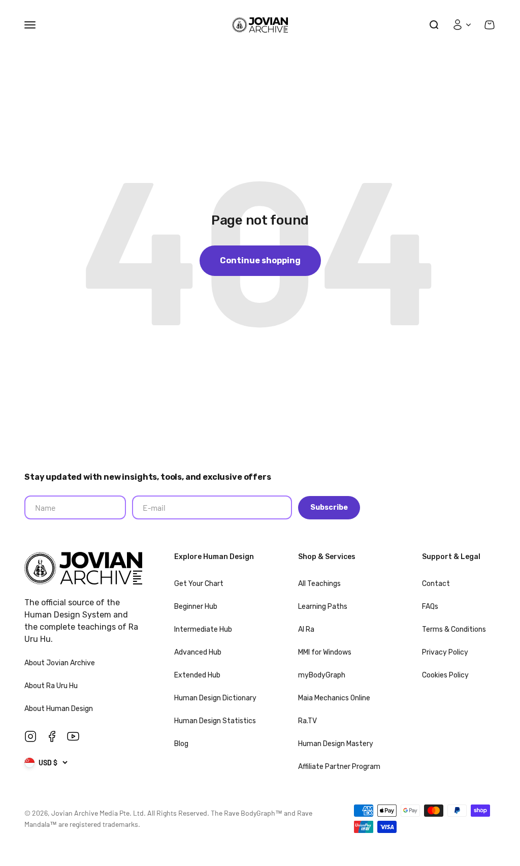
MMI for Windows (324, 652)
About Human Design (59, 708)
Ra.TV (307, 721)
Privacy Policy (445, 652)
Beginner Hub (195, 606)
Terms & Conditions (454, 629)
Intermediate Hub (203, 629)
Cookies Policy (445, 675)
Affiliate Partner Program (339, 766)
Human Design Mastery (335, 743)
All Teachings (319, 583)
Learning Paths (322, 606)
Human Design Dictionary (215, 698)
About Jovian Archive (60, 663)
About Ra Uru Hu (51, 686)
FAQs (430, 606)
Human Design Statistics (215, 721)
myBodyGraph (321, 675)
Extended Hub (197, 675)
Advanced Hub (197, 652)
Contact (436, 583)
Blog (181, 743)
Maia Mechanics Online (334, 698)
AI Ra (306, 629)
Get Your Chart (198, 583)
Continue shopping (260, 260)
